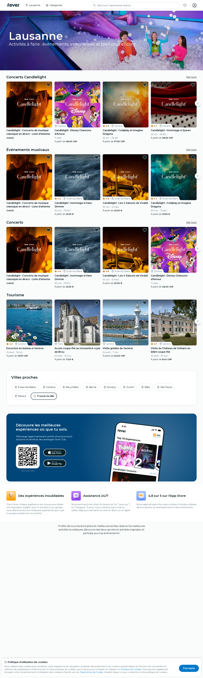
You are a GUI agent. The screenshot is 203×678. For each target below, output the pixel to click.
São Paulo (166, 387)
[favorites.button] (48, 85)
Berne (92, 387)
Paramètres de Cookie (91, 672)
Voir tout (191, 77)
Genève (50, 387)
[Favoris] (185, 5)
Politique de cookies (131, 669)
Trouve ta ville (45, 396)
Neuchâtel (72, 387)
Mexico (22, 396)
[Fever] (13, 5)
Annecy (111, 387)
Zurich (130, 387)
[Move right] (198, 103)
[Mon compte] (194, 5)
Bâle (147, 387)
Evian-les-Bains (27, 387)
